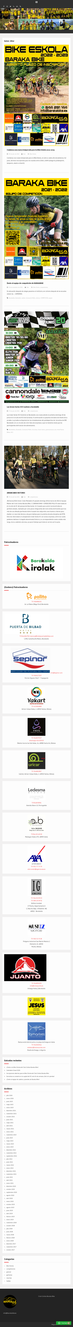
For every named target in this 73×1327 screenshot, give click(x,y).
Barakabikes (12, 429)
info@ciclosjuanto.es (36, 986)
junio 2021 (9, 1177)
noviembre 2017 (11, 1247)
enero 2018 (10, 1241)
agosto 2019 (10, 1207)
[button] (63, 1323)
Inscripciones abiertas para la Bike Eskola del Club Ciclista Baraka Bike (27, 1073)
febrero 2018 (10, 1238)
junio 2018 (9, 1232)
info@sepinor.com (56, 673)
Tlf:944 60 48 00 (36, 834)
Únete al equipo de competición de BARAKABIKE (25, 283)
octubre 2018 (10, 1225)
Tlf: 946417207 (36, 675)
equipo (50, 298)
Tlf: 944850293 (36, 983)
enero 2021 (10, 1183)
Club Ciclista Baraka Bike (46, 1296)
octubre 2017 (10, 1250)
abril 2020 (9, 1198)
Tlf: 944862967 (36, 771)
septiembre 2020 (11, 1192)
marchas (9, 1278)
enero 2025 (10, 1107)
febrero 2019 (10, 1216)
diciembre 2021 (11, 1171)
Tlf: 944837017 (36, 738)
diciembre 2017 (11, 1244)
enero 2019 (10, 1219)
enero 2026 (10, 1098)
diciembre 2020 (11, 1186)
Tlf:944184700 (24, 636)
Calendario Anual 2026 (13, 1070)
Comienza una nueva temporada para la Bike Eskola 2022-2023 (31, 150)
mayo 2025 (9, 1104)
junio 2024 (9, 1119)
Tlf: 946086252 (36, 601)
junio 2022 (9, 1162)
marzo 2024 (10, 1129)
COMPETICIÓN (44, 298)
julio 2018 (9, 1228)
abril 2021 (9, 1180)
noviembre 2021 (11, 1174)
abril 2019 (9, 1213)
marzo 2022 (10, 1165)
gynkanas (9, 1275)
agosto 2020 (10, 1195)
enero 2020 (10, 1201)
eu (39, 24)
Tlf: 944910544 (36, 1045)
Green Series (41, 429)
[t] (10, 6)
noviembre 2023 (11, 1135)
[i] (7, 6)
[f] (3, 6)
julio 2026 (9, 1095)
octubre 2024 (10, 1116)
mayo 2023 (9, 1141)
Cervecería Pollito (30, 298)
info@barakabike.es (9, 1313)
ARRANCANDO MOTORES (16, 493)
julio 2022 (9, 1159)
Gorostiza (34, 429)
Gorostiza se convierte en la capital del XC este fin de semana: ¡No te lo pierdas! (30, 1076)
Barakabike (12, 298)
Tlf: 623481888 (36, 706)
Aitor (24, 154)
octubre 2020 (10, 1189)
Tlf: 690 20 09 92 (36, 900)
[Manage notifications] (68, 1323)
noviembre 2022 (11, 1153)
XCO (12, 432)
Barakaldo (18, 298)
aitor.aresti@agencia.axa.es (36, 869)
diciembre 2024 (11, 1110)
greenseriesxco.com (51, 429)
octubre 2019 (10, 1204)
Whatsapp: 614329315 (36, 740)
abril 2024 (9, 1126)
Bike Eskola (33, 154)
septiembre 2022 (11, 1156)
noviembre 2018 (11, 1222)
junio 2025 (9, 1101)
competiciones (44, 287)
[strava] (17, 6)
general (8, 1272)
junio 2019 (9, 1210)
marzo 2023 (10, 1144)
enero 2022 (10, 1168)
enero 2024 (10, 1132)
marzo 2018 (10, 1235)
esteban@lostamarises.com (36, 1047)
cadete (23, 298)
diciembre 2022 (11, 1150)
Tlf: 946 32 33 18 (36, 939)
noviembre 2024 (11, 1113)
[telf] (13, 6)
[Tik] (20, 6)
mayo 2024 (9, 1123)
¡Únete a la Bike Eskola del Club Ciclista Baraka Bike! (22, 1067)
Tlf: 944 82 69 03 (36, 898)
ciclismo (38, 298)
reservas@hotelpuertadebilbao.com (42, 636)
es (35, 24)
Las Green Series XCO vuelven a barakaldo (23, 407)
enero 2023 (9, 1147)
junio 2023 (9, 1138)
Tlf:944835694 (36, 803)
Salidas (8, 1281)
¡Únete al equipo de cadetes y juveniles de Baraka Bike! (23, 1079)
